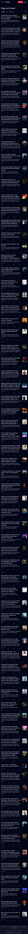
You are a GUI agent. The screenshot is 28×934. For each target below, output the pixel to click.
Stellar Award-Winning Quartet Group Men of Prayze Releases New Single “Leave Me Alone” (10, 498)
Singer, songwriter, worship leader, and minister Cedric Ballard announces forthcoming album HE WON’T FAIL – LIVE (10, 527)
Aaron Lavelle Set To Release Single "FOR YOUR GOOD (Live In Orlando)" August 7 (10, 200)
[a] (25, 704)
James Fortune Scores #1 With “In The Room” (10, 913)
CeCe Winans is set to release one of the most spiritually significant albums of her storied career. (10, 451)
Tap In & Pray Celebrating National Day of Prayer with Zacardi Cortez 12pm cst (9, 704)
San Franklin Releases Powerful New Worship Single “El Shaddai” (10, 812)
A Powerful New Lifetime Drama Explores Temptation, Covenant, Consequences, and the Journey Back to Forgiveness (10, 791)
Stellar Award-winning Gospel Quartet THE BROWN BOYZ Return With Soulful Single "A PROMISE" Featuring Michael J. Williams (10, 422)
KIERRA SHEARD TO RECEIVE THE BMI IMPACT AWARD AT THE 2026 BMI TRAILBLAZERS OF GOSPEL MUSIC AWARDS (11, 385)
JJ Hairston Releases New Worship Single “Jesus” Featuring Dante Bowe (11, 472)
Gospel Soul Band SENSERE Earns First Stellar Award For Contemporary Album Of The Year (10, 109)
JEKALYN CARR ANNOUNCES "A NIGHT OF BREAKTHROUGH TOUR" (10, 331)
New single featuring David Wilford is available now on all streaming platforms (10, 619)
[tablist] (7, 11)
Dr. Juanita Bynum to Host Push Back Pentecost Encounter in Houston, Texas (10, 628)
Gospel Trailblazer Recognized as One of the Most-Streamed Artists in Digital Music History (11, 905)
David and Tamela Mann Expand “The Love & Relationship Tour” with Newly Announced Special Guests (10, 865)
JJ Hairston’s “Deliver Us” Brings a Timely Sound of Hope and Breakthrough (11, 615)
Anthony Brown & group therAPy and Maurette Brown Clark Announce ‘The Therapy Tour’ (10, 55)
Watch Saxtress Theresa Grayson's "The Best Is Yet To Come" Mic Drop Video (9, 282)
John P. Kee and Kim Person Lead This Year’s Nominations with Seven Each (11, 540)
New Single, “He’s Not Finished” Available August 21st (10, 213)
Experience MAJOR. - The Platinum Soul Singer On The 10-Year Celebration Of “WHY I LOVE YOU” (10, 653)
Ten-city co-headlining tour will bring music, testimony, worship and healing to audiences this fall (11, 59)
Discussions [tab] (11, 11)
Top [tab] (6, 11)
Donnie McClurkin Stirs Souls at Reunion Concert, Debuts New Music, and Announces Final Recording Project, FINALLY (10, 549)
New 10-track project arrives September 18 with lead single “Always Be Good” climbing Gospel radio (10, 46)
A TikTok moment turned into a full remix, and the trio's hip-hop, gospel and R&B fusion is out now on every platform (10, 160)
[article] (14, 20)
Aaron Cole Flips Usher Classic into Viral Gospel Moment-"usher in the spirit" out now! (10, 824)
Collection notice (14, 927)
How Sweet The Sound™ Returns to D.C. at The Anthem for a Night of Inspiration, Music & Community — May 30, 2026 (10, 856)
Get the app (19, 930)
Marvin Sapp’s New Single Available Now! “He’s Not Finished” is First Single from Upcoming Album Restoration (11, 93)
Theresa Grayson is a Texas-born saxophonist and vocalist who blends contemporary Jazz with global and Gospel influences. (10, 593)
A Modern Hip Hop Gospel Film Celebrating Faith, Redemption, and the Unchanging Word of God (11, 351)
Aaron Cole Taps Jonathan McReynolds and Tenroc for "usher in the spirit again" (11, 156)
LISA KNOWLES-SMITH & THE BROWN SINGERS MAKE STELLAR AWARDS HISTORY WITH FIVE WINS (10, 118)
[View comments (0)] (8, 25)
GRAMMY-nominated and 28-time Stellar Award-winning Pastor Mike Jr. (10, 322)
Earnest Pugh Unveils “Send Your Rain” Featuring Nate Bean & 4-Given (10, 877)
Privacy (22, 926)
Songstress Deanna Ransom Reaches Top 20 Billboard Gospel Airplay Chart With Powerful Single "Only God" (10, 678)
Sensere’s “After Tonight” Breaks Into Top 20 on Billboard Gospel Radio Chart (10, 890)
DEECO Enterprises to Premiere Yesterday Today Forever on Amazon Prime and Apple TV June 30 (10, 347)
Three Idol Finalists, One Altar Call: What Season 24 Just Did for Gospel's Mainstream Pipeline (10, 640)
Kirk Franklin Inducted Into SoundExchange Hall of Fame (9, 902)
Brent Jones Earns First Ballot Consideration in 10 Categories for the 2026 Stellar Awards (10, 836)
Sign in (25, 2)
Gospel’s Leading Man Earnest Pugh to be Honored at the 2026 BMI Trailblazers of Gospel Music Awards (10, 372)
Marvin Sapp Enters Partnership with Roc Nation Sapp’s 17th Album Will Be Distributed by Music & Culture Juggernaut (11, 209)
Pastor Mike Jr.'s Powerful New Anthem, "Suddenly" (9, 319)
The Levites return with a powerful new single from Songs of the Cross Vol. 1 (10, 514)
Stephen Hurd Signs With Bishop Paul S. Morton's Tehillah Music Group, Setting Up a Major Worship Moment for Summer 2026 (11, 753)
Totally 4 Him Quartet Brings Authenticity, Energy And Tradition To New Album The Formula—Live (9, 130)
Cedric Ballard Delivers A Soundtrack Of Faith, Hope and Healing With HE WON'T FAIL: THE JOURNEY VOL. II (11, 143)
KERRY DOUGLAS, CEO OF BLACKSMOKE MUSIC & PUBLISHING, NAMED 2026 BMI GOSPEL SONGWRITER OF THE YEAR (10, 256)
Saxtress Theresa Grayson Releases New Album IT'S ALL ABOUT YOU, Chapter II (9, 590)
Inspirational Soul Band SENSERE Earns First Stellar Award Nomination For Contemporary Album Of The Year (10, 359)
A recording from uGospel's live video (9, 707)
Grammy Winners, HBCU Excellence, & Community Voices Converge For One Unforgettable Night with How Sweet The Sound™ (10, 852)
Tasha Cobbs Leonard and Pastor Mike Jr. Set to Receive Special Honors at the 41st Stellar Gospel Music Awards (10, 307)
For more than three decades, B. (8, 413)
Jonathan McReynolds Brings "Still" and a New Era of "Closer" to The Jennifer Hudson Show (10, 728)
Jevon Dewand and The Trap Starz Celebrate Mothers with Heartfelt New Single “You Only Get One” (11, 715)
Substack (8, 932)
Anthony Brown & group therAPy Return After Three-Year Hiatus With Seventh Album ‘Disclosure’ (10, 42)
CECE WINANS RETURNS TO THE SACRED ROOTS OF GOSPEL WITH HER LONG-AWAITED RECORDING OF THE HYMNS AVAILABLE (11, 447)
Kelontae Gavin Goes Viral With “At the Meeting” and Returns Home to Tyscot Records (10, 602)
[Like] (2, 50)
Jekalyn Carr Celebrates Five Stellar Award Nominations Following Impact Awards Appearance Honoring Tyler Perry (11, 460)
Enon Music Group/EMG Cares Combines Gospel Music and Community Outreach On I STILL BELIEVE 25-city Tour (10, 666)
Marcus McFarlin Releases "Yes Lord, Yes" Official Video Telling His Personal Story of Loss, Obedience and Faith (10, 295)
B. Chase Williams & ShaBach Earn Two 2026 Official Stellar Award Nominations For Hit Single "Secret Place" (10, 410)
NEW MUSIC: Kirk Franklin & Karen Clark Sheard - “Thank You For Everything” (10, 17)
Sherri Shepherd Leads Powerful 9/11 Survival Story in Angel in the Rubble (11, 67)
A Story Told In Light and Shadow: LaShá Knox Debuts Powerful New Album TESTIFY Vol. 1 (10, 485)
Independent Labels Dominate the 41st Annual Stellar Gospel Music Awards (10, 168)
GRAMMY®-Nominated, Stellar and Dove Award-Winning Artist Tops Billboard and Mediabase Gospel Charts (10, 916)
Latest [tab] (3, 11)
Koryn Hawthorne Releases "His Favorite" (10, 244)
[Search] (25, 11)
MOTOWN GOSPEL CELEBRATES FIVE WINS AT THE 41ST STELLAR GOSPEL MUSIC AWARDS (10, 80)
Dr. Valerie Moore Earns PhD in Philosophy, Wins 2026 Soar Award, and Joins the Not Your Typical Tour (11, 800)
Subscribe (20, 2)
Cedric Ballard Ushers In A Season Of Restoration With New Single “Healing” (10, 523)
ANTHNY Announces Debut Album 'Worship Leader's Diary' (10, 233)
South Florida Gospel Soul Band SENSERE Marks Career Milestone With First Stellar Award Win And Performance (10, 105)
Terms (25, 926)
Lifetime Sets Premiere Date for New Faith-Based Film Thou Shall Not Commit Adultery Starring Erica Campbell (10, 787)
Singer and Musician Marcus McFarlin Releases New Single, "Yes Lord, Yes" (9, 691)
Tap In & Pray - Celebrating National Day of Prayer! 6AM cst (10, 765)
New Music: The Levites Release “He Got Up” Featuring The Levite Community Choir (10, 510)
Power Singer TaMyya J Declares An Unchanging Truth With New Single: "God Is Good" (10, 269)
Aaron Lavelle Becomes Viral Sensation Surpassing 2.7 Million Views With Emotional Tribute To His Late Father (10, 196)
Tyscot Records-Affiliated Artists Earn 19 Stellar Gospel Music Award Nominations (10, 561)
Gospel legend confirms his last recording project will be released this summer (10, 552)
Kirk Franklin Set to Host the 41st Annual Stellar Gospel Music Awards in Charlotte (10, 536)
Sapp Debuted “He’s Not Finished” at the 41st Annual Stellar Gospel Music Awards (10, 96)
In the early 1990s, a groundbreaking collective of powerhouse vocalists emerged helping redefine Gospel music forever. (11, 581)
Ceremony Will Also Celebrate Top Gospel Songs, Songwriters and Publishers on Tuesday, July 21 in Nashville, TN (10, 389)
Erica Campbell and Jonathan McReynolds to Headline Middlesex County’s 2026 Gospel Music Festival (10, 434)
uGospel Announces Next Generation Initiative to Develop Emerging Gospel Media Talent (10, 181)
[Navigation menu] (3, 2)
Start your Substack (11, 930)
